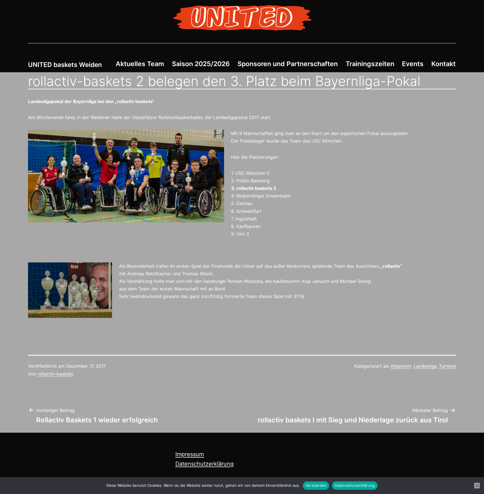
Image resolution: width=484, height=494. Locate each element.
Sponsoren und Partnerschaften (288, 64)
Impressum (189, 454)
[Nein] (477, 485)
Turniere (447, 366)
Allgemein (400, 366)
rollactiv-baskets (55, 374)
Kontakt (443, 64)
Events (413, 64)
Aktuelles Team (140, 64)
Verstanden (316, 485)
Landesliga (425, 366)
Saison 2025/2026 (201, 64)
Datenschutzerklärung (204, 463)
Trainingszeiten (370, 64)
